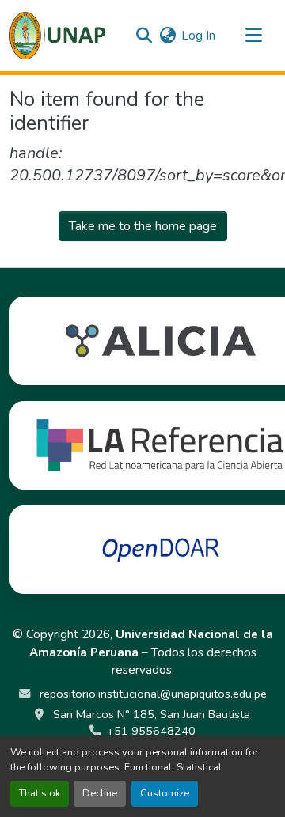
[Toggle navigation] (253, 36)
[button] (57, 35)
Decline (99, 793)
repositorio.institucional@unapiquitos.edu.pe (151, 694)
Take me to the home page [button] (143, 226)
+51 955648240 (151, 731)
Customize (164, 793)
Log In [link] (198, 35)
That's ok (39, 793)
